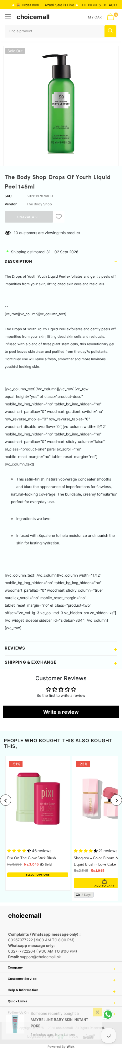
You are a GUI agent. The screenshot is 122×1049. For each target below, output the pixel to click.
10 (16, 232)
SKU (8, 196)
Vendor (11, 204)
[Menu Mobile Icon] (9, 17)
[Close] (97, 1014)
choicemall (33, 17)
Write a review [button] (61, 712)
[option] (61, 103)
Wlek (70, 1046)
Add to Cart (72, 885)
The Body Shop (39, 204)
